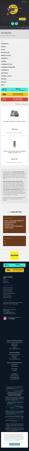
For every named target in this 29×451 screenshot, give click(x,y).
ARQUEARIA (4, 58)
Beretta (19, 417)
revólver (21, 413)
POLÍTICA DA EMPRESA (8, 289)
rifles (7, 415)
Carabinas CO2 (9, 401)
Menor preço (25, 104)
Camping (20, 430)
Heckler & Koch (10, 405)
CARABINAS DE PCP (6, 64)
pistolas (17, 413)
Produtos (7, 35)
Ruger (19, 419)
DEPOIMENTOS (6, 282)
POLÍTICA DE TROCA (7, 290)
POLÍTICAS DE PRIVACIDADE (9, 293)
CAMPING (3, 61)
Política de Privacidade (10, 439)
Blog (8, 212)
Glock (7, 419)
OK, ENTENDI (14, 444)
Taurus (7, 417)
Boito (18, 420)
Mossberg (14, 422)
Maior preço (18, 104)
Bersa (13, 419)
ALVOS (3, 49)
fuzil (22, 415)
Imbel (16, 419)
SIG (11, 406)
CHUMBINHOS (5, 70)
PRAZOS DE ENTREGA (7, 296)
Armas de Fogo (18, 388)
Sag (14, 403)
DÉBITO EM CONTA (7, 297)
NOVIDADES (5, 281)
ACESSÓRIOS (4, 43)
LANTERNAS (4, 73)
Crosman (17, 405)
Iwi (22, 419)
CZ (12, 417)
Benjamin (16, 407)
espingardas (16, 415)
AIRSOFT (3, 46)
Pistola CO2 (21, 399)
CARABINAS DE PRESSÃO (8, 67)
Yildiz (10, 419)
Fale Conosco (23, 1)
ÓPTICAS (3, 82)
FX (13, 406)
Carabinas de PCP (9, 389)
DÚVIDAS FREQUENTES (8, 287)
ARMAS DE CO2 (5, 52)
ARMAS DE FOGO (6, 55)
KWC (20, 405)
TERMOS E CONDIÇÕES (8, 291)
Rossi (16, 403)
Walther (20, 403)
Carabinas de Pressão (19, 389)
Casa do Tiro (16, 212)
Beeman (8, 406)
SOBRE (4, 278)
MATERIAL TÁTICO (6, 76)
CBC (11, 417)
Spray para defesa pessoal (16, 426)
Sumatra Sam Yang (14, 409)
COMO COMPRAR (7, 294)
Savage (22, 420)
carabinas (11, 415)
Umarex (8, 407)
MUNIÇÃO (13, 35)
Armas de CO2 (10, 391)
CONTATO (5, 279)
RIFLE (2, 85)
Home (2, 35)
